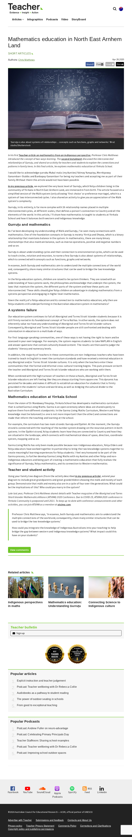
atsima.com (64, 504)
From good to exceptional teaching (37, 705)
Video (64, 19)
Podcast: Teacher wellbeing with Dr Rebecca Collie (47, 686)
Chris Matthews (26, 59)
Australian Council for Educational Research (36, 812)
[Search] (114, 8)
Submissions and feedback (50, 820)
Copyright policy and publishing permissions (31, 829)
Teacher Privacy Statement (40, 825)
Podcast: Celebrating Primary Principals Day (43, 734)
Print (119, 64)
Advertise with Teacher (20, 820)
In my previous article (20, 186)
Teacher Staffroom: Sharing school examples (43, 740)
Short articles (19, 53)
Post (98, 64)
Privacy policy (15, 825)
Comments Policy (67, 825)
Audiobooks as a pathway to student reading (43, 693)
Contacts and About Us (80, 820)
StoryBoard (79, 19)
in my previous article (87, 476)
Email (109, 64)
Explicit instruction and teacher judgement (41, 680)
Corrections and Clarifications (95, 825)
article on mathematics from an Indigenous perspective (59, 155)
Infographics (35, 19)
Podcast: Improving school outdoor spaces (41, 752)
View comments (19, 549)
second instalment (71, 158)
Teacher (23, 155)
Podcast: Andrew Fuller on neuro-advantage (42, 728)
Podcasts (52, 19)
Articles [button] (17, 19)
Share (89, 64)
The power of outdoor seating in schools (40, 699)
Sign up (20, 633)
